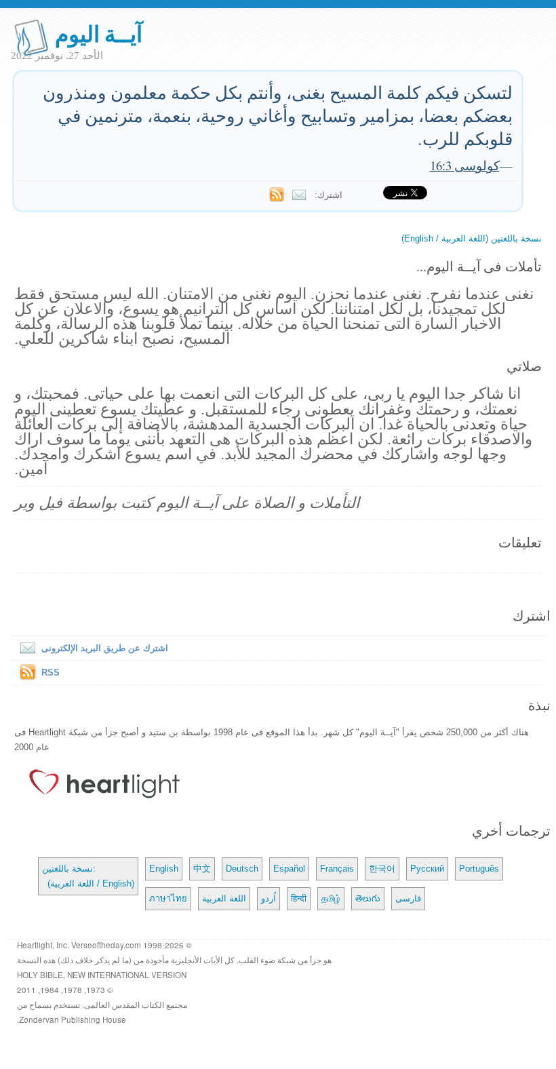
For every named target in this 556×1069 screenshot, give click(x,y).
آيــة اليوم (98, 33)
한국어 (382, 868)
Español (289, 868)
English (163, 868)
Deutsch (242, 868)
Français (337, 868)
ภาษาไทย (168, 898)
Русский (427, 868)
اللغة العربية (224, 898)
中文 (202, 868)
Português (479, 868)
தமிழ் (330, 898)
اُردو (268, 898)
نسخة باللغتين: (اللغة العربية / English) (88, 876)
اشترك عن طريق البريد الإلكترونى (104, 648)
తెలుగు (367, 898)
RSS (50, 672)
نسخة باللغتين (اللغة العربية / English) (471, 238)
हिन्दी (298, 898)
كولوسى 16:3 (465, 165)
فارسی (408, 898)
